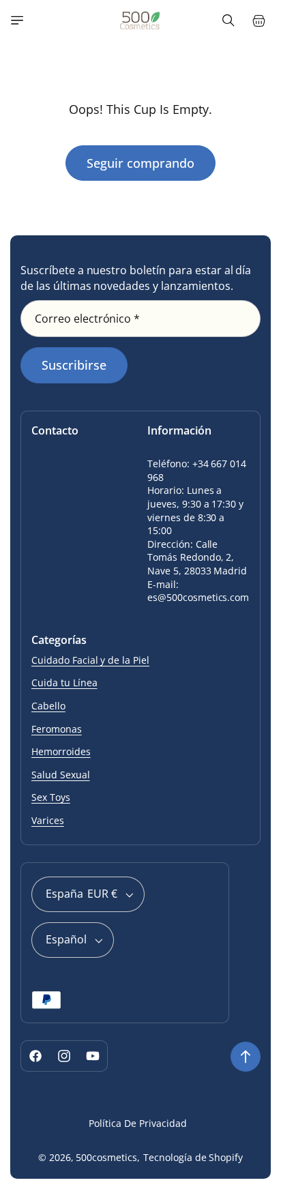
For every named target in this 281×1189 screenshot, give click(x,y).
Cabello (48, 705)
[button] (17, 20)
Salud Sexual (60, 774)
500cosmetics (106, 1157)
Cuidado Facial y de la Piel (90, 660)
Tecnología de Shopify (193, 1157)
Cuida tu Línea (64, 682)
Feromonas (56, 728)
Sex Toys (50, 797)
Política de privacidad (137, 1123)
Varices (47, 820)
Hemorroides (61, 751)
